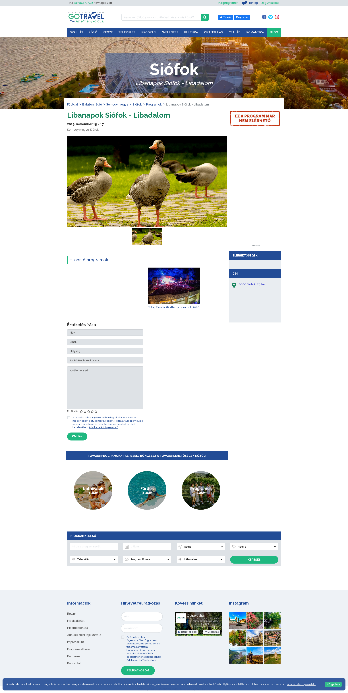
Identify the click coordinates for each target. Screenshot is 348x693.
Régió (92, 32)
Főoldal (72, 104)
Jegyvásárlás (270, 3)
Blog (274, 32)
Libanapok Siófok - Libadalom (118, 115)
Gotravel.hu (195, 615)
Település (126, 32)
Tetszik (188, 632)
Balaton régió (92, 104)
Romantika (255, 32)
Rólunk (71, 613)
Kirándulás (213, 32)
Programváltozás (78, 649)
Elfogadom (333, 684)
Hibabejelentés (77, 628)
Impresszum (75, 642)
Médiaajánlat (75, 620)
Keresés (254, 559)
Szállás (76, 32)
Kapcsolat (74, 663)
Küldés (77, 436)
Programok (154, 104)
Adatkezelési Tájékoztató (103, 427)
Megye (108, 32)
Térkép (253, 3)
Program (148, 32)
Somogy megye (117, 104)
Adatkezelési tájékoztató (84, 635)
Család (235, 32)
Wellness (170, 32)
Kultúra (191, 32)
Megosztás (213, 632)
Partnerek (73, 656)
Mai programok (228, 3)
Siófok (137, 104)
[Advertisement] (256, 190)
